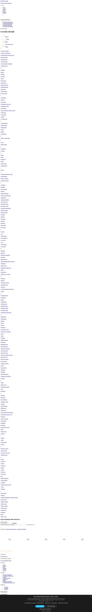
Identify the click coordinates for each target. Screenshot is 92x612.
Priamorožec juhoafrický (6, 376)
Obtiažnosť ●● (4, 304)
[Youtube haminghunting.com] (8, 15)
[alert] (46, 603)
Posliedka (3, 370)
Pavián (2, 333)
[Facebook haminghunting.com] (4, 15)
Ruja (2, 389)
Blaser (2, 78)
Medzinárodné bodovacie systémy (8, 261)
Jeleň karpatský (4, 176)
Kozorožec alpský (4, 204)
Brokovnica (3, 89)
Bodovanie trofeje (4, 85)
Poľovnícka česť (4, 346)
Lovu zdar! (3, 240)
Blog (4, 10)
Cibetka (2, 117)
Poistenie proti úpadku (7, 581)
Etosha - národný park (5, 138)
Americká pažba (4, 57)
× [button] (90, 596)
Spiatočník (3, 425)
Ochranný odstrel (4, 310)
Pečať (2, 336)
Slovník (4, 569)
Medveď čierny (4, 259)
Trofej (2, 440)
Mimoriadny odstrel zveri (6, 267)
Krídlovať (3, 214)
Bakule (2, 72)
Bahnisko (3, 70)
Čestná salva (3, 112)
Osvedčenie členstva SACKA (9, 582)
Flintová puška (4, 144)
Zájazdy (4, 9)
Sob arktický (3, 421)
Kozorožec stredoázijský (6, 208)
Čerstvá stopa (3, 108)
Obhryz (2, 299)
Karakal (2, 191)
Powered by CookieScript (46, 610)
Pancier (2, 323)
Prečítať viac (51, 600)
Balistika (3, 74)
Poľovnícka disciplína (5, 348)
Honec (2, 157)
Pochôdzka (3, 342)
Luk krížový (3, 246)
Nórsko (2, 291)
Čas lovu (3, 99)
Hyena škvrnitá (4, 165)
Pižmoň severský (4, 340)
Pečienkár (3, 338)
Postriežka (3, 372)
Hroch (2, 161)
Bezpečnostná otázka (8, 524)
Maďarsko (3, 250)
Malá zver (3, 253)
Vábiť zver (3, 461)
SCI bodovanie (4, 399)
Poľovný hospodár (4, 359)
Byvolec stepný (4, 93)
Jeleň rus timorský (4, 178)
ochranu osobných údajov (11, 529)
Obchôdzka (3, 297)
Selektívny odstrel (4, 401)
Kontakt (4, 12)
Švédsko (2, 433)
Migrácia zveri (4, 265)
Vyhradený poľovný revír (6, 484)
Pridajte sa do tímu (6, 578)
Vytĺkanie (3, 489)
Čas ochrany (3, 102)
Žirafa (2, 514)
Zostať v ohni (3, 516)
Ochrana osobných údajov (8, 575)
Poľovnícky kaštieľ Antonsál (6, 355)
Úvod (4, 7)
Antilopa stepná (4, 65)
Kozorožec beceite (4, 206)
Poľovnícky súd (4, 357)
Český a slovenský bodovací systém (8, 110)
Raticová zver (4, 384)
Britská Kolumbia (4, 87)
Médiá (4, 580)
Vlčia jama (3, 472)
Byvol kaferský (4, 91)
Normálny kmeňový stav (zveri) (7, 289)
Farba (2, 142)
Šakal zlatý (3, 397)
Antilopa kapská (4, 61)
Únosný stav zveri (4, 448)
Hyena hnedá (3, 163)
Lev (2, 233)
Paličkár (2, 321)
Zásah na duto (4, 499)
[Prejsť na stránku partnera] (4, 594)
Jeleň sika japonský (5, 180)
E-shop (4, 13)
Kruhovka (3, 223)
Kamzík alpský (4, 189)
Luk (2, 242)
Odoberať (14, 523)
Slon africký (3, 410)
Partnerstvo (5, 579)
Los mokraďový (4, 238)
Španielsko (3, 423)
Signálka (3, 404)
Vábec (2, 459)
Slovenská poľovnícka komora (7, 412)
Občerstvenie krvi (4, 295)
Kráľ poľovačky (4, 212)
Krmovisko (3, 219)
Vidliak (2, 467)
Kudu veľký (3, 225)
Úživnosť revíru (4, 455)
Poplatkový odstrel (4, 363)
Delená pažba (3, 127)
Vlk (2, 476)
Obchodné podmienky (7, 574)
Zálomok (3, 495)
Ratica (2, 382)
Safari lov (3, 395)
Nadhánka (3, 278)
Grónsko (3, 151)
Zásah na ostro (4, 508)
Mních (2, 270)
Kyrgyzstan (3, 227)
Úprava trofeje (4, 450)
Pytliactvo (3, 378)
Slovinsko (3, 416)
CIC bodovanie (4, 119)
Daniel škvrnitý (4, 125)
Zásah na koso (4, 503)
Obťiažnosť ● (4, 301)
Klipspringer (3, 197)
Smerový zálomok (4, 418)
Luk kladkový (4, 244)
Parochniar (3, 327)
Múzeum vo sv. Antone (5, 274)
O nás (4, 8)
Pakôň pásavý (4, 319)
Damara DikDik (4, 123)
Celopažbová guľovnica (6, 104)
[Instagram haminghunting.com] (6, 15)
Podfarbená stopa (4, 344)
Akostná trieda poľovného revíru (7, 55)
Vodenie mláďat (4, 480)
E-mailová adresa (4, 522)
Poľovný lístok (4, 361)
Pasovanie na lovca (5, 329)
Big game (3, 76)
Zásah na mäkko (4, 506)
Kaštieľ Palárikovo (5, 193)
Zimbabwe (3, 512)
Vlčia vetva (3, 474)
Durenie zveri (3, 134)
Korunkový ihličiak (5, 199)
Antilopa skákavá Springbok (6, 63)
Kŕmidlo (2, 216)
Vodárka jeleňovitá (4, 478)
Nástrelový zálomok (5, 282)
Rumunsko (3, 391)
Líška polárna (3, 236)
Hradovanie (3, 159)
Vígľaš (2, 469)
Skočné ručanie (4, 406)
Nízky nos (3, 287)
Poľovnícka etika (4, 350)
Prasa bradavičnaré (5, 374)
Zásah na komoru (4, 501)
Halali (2, 155)
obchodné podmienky (22, 529)
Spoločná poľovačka (5, 427)
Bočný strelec (3, 82)
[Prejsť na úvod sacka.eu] (4, 556)
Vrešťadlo (3, 482)
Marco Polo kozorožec (5, 255)
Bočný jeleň (3, 80)
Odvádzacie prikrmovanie (6, 312)
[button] (46, 609)
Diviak (2, 129)
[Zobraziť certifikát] (6, 560)
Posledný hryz (4, 367)
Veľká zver (3, 465)
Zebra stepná (3, 510)
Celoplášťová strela (5, 106)
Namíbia (2, 280)
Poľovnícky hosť (4, 353)
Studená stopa (4, 431)
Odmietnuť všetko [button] (51, 606)
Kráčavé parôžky (4, 210)
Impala (2, 170)
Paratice (2, 325)
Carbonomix (3, 97)
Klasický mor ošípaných (6, 195)
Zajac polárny (4, 493)
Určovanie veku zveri (5, 452)
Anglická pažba (4, 59)
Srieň (2, 429)
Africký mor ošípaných (5, 53)
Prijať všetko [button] (40, 606)
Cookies (4, 577)
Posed (2, 365)
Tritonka (2, 438)
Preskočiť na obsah (4, 1)
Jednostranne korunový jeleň (6, 174)
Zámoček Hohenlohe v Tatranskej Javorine (9, 497)
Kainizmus (3, 185)
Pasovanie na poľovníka (6, 331)
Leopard (2, 231)
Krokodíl (3, 221)
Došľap (2, 131)
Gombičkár (3, 148)
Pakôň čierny (3, 316)
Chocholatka (3, 114)
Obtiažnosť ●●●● (4, 308)
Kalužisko (3, 187)
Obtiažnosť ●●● (4, 306)
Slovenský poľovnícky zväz (6, 414)
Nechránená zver (4, 284)
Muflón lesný (3, 272)
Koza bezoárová (4, 202)
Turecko (2, 444)
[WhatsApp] (1, 18)
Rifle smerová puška (5, 387)
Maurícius (3, 257)
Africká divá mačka (5, 51)
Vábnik (2, 463)
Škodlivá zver (4, 408)
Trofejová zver (4, 442)
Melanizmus (3, 263)
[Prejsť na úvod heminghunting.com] (6, 3)
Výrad (2, 486)
